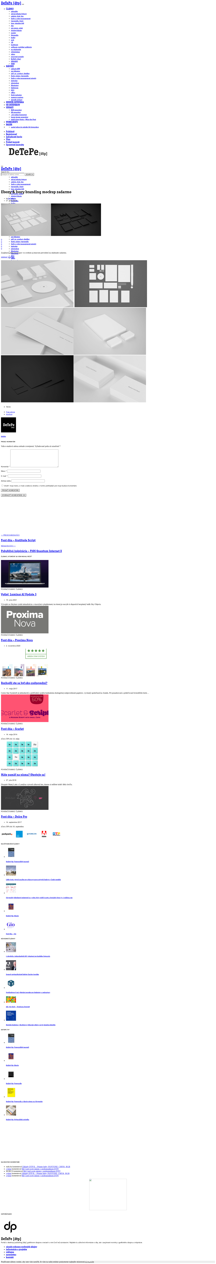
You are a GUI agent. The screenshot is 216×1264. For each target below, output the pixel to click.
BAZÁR (9, 125)
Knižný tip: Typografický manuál (17, 862)
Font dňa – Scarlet (12, 729)
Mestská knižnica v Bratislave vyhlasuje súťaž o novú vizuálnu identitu (30, 1025)
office (13, 93)
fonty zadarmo (16, 95)
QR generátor (16, 112)
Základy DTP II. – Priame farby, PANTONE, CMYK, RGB (46, 1167)
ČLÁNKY (10, 9)
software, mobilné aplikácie (21, 47)
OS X (12, 90)
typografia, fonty (17, 21)
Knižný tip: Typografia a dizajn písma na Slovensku (24, 1101)
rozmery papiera (17, 97)
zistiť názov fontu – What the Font (23, 119)
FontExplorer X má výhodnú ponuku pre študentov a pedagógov (28, 992)
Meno (4, 471)
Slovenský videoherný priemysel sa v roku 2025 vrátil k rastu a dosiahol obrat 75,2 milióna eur (39, 898)
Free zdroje (10, 412)
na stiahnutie (16, 49)
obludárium (15, 52)
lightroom (14, 88)
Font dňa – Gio (11, 934)
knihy (13, 38)
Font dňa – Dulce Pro (14, 816)
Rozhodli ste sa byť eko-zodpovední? (24, 683)
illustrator (14, 85)
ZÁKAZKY (14, 61)
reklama (10, 1252)
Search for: (5, 172)
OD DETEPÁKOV (13, 105)
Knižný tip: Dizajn (12, 916)
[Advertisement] (108, 516)
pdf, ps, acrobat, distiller (20, 74)
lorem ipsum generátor (19, 117)
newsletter (11, 1255)
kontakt (10, 1257)
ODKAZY (10, 107)
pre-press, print (17, 28)
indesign (14, 81)
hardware (14, 45)
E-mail (4, 476)
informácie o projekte (16, 1249)
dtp (12, 26)
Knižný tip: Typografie (14, 1083)
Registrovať (11, 134)
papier (13, 33)
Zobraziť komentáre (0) (13, 495)
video (13, 54)
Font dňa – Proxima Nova (17, 640)
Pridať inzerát (13, 142)
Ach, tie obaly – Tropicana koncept (18, 1007)
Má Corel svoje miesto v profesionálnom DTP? (40, 1169)
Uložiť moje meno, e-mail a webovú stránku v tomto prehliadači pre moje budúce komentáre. (40, 486)
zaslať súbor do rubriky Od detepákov (25, 127)
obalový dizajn (16, 30)
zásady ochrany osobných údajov (21, 1247)
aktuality (14, 11)
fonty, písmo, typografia (20, 76)
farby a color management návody (23, 78)
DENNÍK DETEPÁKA (15, 102)
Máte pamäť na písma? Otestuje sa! (23, 774)
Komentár (5, 467)
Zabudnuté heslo (14, 137)
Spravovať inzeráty (15, 145)
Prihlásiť (10, 132)
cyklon (8, 1169)
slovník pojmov (16, 100)
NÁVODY (10, 66)
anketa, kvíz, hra (17, 16)
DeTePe (11, 198)
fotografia (14, 35)
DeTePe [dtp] (11, 3)
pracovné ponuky (17, 57)
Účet (8, 139)
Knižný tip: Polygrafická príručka (17, 1119)
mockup (9, 414)
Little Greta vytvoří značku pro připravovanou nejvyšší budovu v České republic (33, 880)
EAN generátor (16, 110)
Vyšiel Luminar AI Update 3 (18, 594)
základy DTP (15, 69)
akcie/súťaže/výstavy (19, 14)
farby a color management (20, 19)
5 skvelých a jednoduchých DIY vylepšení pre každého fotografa (28, 956)
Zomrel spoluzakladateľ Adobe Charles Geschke (22, 974)
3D (12, 42)
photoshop (15, 83)
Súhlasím (89, 1262)
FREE (13, 64)
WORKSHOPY (12, 122)
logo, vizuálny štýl (17, 23)
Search (29, 174)
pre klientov (15, 71)
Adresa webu (6, 481)
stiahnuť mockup (7, 257)
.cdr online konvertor (19, 115)
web (12, 40)
